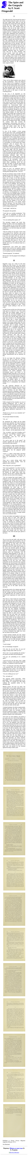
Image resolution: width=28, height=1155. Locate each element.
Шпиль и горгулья (16, 1148)
